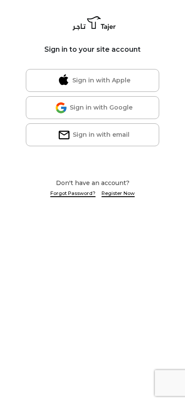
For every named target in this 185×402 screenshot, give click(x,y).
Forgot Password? (73, 193)
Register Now (118, 193)
